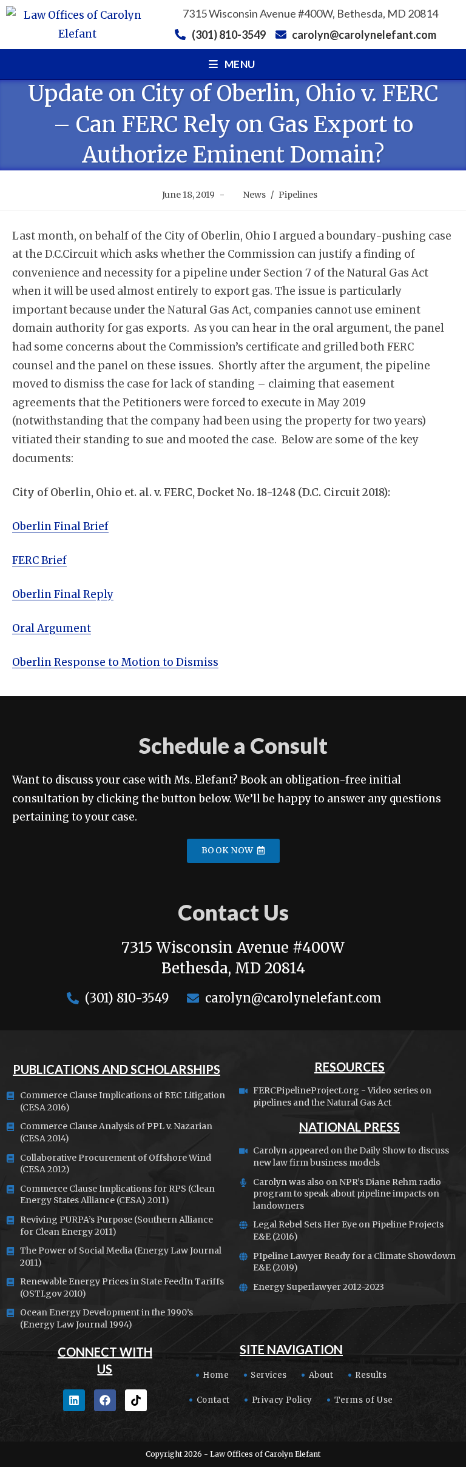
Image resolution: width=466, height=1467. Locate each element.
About (321, 1375)
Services (269, 1375)
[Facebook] (105, 1400)
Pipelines (298, 194)
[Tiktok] (136, 1400)
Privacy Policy (282, 1400)
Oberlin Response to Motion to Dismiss (115, 662)
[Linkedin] (74, 1400)
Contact (213, 1400)
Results (371, 1375)
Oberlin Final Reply (62, 594)
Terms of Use (363, 1400)
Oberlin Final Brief (60, 526)
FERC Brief (39, 560)
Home (216, 1375)
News (254, 194)
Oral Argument (51, 628)
